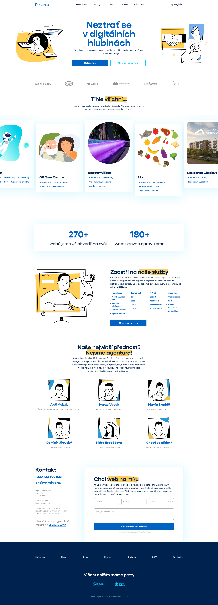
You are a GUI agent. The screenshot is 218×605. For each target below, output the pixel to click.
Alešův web (57, 525)
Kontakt (123, 4)
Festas (192, 177)
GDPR (154, 557)
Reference (81, 4)
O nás (110, 4)
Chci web (139, 4)
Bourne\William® (51, 173)
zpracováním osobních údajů (141, 532)
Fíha (91, 177)
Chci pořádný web (128, 63)
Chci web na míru (128, 323)
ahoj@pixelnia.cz (48, 483)
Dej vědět (150, 447)
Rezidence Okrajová (153, 173)
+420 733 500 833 (48, 477)
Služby (96, 4)
